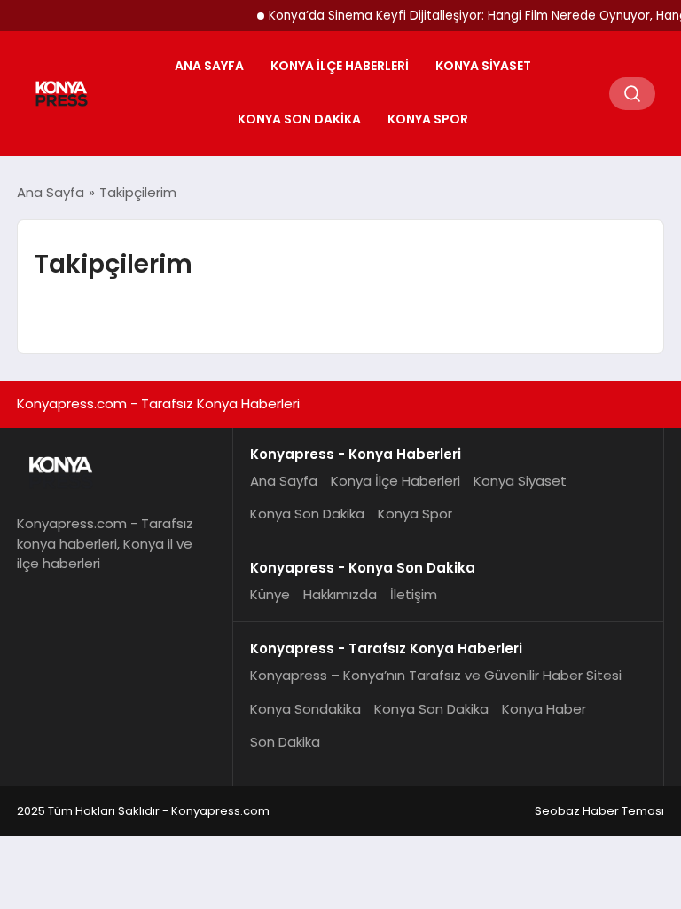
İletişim (413, 594)
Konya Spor (427, 119)
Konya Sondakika (305, 709)
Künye (270, 594)
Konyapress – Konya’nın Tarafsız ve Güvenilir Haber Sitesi (436, 675)
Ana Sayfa (209, 66)
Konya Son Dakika (299, 119)
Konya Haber (544, 709)
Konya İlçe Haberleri (339, 66)
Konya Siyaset (483, 66)
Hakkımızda (340, 594)
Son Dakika (285, 741)
